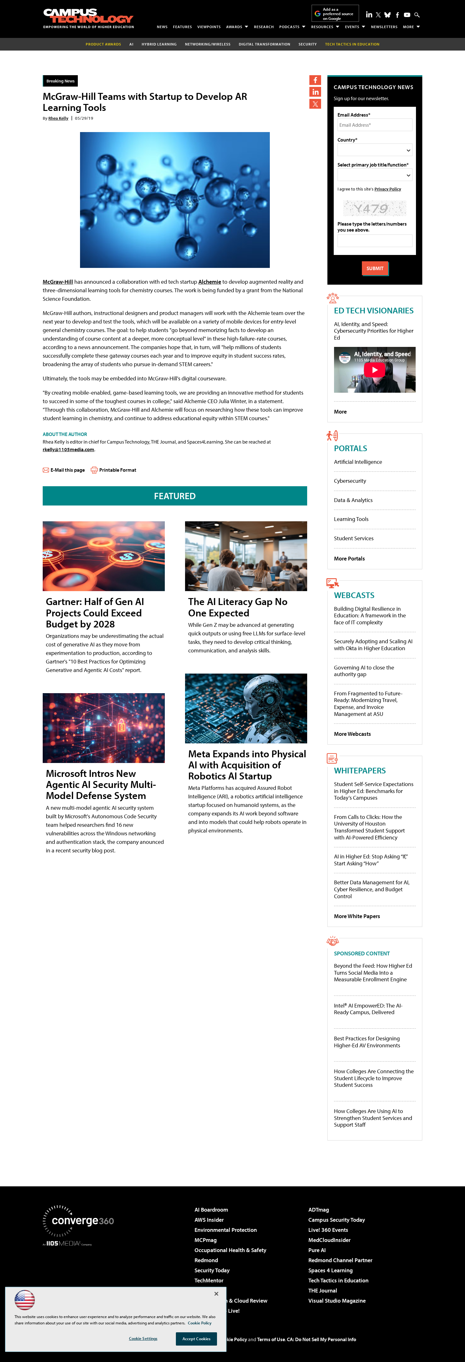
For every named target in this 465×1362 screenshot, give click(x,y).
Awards (234, 26)
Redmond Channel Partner (340, 1260)
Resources (322, 26)
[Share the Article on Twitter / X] (315, 104)
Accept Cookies (197, 1338)
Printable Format (117, 470)
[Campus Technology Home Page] (88, 18)
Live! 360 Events (328, 1229)
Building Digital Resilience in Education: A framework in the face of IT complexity (370, 615)
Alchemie (209, 281)
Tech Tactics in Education (338, 1280)
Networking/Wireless (208, 44)
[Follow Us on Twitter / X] (378, 14)
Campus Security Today (336, 1219)
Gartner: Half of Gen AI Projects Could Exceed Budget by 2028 (95, 612)
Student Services (354, 538)
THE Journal (322, 1290)
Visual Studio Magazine (337, 1300)
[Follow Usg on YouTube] (407, 15)
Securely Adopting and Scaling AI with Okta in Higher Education (373, 645)
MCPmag (206, 1240)
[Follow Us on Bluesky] (387, 15)
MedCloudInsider (329, 1240)
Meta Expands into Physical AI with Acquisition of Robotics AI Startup (247, 764)
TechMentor (209, 1280)
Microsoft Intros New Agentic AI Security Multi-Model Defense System (101, 784)
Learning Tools (351, 519)
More (408, 26)
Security (308, 44)
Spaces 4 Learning (330, 1270)
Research (264, 26)
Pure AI (317, 1250)
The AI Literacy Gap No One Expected (238, 607)
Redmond (206, 1260)
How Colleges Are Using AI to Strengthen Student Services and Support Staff (373, 1118)
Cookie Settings (143, 1338)
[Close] (216, 1294)
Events (352, 26)
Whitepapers (360, 770)
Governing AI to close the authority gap (364, 671)
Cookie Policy (232, 1339)
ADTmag (318, 1209)
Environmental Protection (226, 1229)
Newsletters (384, 26)
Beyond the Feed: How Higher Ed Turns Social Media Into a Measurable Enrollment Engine (373, 972)
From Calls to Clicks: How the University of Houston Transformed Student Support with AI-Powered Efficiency (369, 827)
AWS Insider (209, 1219)
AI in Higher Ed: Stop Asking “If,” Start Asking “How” (370, 860)
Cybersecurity (350, 480)
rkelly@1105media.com (68, 449)
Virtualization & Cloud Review (231, 1300)
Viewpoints (209, 26)
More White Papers (357, 916)
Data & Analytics (353, 500)
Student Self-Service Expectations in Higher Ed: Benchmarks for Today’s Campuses (373, 790)
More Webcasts (352, 733)
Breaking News (60, 81)
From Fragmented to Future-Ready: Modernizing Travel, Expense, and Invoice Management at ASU (368, 703)
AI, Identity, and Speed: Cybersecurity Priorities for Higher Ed (373, 330)
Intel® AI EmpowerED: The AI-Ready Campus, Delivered (368, 1009)
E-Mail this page (68, 470)
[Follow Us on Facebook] (397, 15)
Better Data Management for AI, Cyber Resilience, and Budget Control (372, 889)
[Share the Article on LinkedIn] (315, 92)
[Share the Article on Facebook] (315, 80)
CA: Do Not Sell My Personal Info (321, 1339)
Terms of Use (271, 1339)
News (162, 26)
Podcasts (289, 26)
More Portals (349, 558)
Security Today (212, 1270)
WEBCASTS (354, 594)
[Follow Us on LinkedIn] (369, 14)
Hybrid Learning (159, 44)
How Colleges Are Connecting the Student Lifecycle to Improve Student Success (374, 1078)
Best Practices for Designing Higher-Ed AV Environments (367, 1042)
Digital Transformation (264, 44)
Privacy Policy (388, 189)
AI (131, 44)
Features (182, 26)
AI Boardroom (211, 1209)
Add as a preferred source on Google (338, 14)
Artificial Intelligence (358, 461)
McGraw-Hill (58, 281)
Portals (350, 447)
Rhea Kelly (58, 118)
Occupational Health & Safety (230, 1250)
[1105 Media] (81, 1278)
